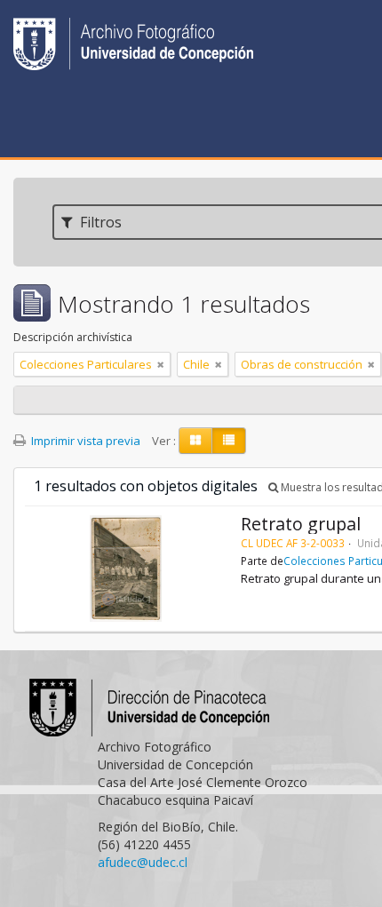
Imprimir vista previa (84, 441)
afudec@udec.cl (142, 862)
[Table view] (228, 440)
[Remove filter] (160, 364)
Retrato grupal (301, 524)
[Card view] (195, 440)
